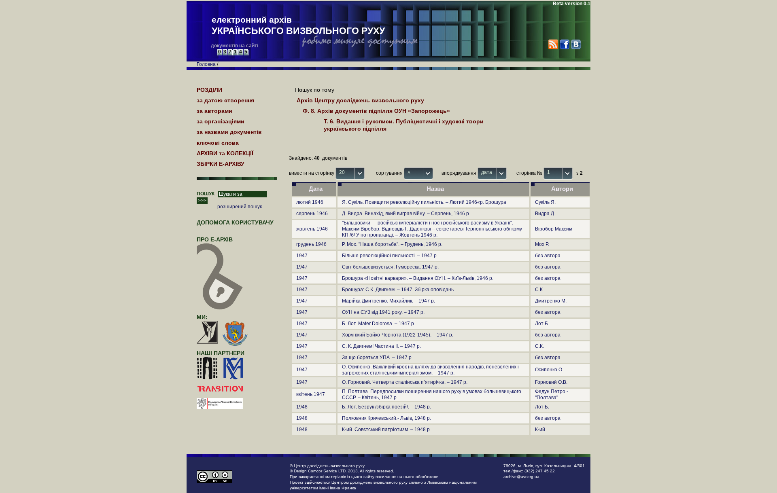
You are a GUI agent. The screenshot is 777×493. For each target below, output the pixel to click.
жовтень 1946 (312, 229)
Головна (206, 64)
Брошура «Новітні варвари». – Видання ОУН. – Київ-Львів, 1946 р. (417, 278)
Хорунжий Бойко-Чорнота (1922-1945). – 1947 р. (397, 335)
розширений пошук (239, 206)
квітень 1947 (310, 394)
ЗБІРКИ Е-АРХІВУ (220, 164)
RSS (553, 44)
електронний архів (298, 25)
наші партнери (220, 353)
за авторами (214, 111)
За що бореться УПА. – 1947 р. (377, 357)
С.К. (539, 289)
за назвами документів (229, 132)
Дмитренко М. (551, 301)
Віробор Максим (553, 229)
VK (576, 44)
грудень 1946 (311, 244)
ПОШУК (205, 194)
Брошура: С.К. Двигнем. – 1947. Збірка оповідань (398, 289)
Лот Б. (542, 323)
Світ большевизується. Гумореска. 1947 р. (390, 267)
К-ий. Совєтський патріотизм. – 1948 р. (386, 429)
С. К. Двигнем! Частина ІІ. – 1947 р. (381, 346)
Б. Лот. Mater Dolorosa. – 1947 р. (378, 323)
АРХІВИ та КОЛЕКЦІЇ (225, 153)
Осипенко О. (549, 369)
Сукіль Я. (545, 202)
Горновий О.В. (551, 382)
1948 (302, 407)
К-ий (540, 429)
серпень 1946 (312, 213)
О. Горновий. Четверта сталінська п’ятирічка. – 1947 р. (404, 382)
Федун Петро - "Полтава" (551, 394)
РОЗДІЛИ (209, 90)
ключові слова (218, 143)
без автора (547, 255)
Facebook (564, 44)
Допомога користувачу (235, 222)
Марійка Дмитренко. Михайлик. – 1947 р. (388, 301)
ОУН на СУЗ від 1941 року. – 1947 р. (383, 312)
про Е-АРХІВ (215, 239)
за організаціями (220, 121)
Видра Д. (545, 213)
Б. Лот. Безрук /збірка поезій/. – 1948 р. (386, 407)
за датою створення (225, 100)
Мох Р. (542, 244)
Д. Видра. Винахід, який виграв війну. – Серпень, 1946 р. (406, 213)
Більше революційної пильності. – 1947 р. (390, 255)
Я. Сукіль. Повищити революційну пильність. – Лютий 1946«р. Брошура (424, 202)
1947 (302, 255)
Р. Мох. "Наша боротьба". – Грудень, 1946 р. (392, 244)
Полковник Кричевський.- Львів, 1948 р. (386, 418)
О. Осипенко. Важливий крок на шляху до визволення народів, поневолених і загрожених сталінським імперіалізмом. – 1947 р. (430, 370)
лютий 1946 (309, 202)
